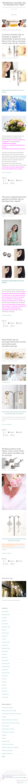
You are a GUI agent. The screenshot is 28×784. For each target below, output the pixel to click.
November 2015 (6, 666)
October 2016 (5, 645)
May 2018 (4, 630)
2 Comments (11, 216)
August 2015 (5, 675)
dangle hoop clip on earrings (9, 710)
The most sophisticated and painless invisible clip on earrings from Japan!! (14, 199)
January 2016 (5, 660)
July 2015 (4, 678)
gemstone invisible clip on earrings (11, 723)
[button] (8, 255)
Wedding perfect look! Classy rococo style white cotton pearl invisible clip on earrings (13, 452)
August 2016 (5, 651)
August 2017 (5, 636)
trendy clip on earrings (7, 744)
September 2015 (6, 672)
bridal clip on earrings (7, 707)
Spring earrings (6, 741)
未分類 (3, 756)
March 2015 (4, 691)
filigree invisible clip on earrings (10, 719)
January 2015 (5, 697)
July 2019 (4, 617)
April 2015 (4, 688)
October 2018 (5, 623)
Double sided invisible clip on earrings (11, 713)
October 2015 (5, 669)
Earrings (4, 716)
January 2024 (5, 611)
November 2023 (6, 614)
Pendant (4, 738)
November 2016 (6, 642)
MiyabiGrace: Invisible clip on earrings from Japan (14, 4)
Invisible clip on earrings (8, 732)
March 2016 (4, 657)
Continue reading (7, 172)
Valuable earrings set (7, 750)
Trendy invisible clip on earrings (10, 747)
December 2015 (5, 663)
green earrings (5, 726)
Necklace (4, 735)
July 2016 (4, 654)
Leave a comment (13, 58)
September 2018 (6, 626)
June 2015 (4, 682)
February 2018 (5, 633)
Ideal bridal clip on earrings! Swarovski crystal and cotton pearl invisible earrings (14, 342)
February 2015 (5, 694)
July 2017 (4, 639)
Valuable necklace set (7, 753)
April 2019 (4, 620)
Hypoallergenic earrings (8, 729)
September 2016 (6, 648)
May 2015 (4, 685)
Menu (15, 14)
